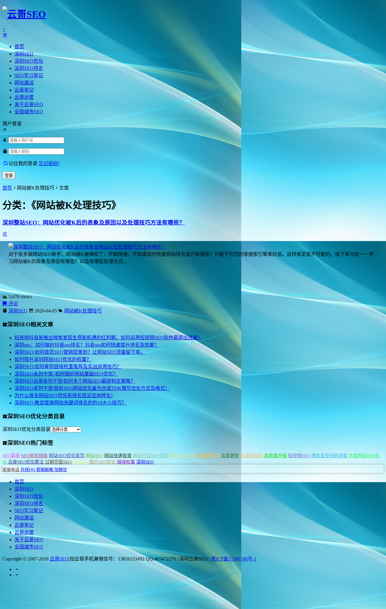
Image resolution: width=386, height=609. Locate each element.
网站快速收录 (117, 455)
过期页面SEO (58, 462)
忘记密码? (49, 163)
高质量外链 (275, 455)
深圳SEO (23, 53)
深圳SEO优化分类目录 (26, 429)
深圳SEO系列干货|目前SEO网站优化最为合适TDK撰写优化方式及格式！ (92, 388)
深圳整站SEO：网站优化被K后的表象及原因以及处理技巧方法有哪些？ (93, 222)
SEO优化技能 (34, 455)
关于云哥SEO (28, 104)
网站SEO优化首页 (66, 455)
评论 (12, 303)
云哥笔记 (24, 90)
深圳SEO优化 (28, 61)
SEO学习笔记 (28, 75)
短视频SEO (299, 455)
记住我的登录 (22, 163)
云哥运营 (24, 97)
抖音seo (80, 462)
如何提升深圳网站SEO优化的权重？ (52, 359)
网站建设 (24, 82)
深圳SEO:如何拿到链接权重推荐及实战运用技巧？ (68, 366)
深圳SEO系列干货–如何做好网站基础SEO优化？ (66, 373)
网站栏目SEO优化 (150, 455)
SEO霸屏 (11, 455)
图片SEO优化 (102, 462)
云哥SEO (59, 558)
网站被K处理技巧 (83, 310)
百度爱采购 (251, 455)
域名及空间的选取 (329, 455)
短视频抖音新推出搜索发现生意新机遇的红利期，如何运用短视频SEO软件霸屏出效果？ (108, 337)
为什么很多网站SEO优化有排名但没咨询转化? (63, 395)
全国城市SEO (28, 111)
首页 (19, 46)
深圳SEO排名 (28, 68)
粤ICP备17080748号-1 (233, 558)
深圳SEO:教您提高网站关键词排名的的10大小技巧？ (70, 402)
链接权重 (126, 462)
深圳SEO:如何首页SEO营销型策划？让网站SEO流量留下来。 (79, 352)
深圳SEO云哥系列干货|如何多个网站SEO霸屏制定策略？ (74, 381)
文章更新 (230, 455)
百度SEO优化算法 (26, 462)
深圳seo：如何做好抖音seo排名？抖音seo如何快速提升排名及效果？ (86, 344)
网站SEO (94, 455)
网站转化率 (208, 455)
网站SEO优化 (182, 455)
